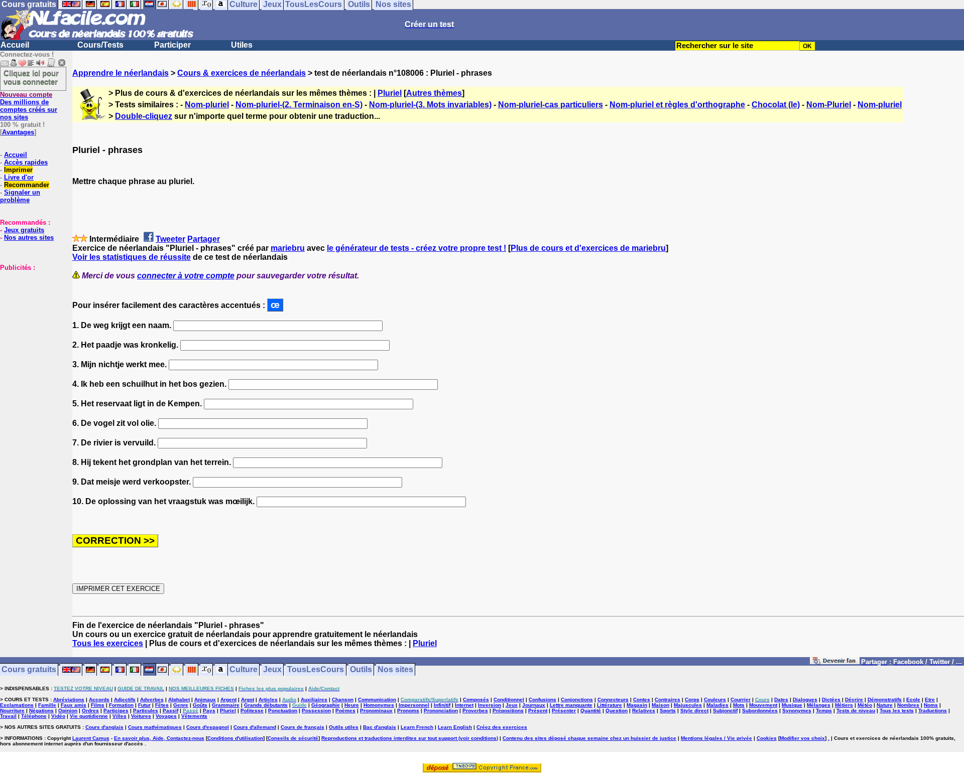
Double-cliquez (143, 116)
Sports (668, 710)
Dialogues (805, 699)
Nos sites (395, 670)
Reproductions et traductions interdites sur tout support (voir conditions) (409, 738)
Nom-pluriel (207, 104)
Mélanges (818, 705)
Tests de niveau (855, 710)
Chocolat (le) (776, 104)
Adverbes (152, 699)
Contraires (667, 699)
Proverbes (475, 710)
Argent (228, 699)
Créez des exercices (501, 727)
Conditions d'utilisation (235, 738)
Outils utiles (343, 727)
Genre (180, 705)
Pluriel (390, 93)
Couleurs (715, 699)
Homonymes (379, 705)
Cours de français (302, 727)
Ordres (90, 710)
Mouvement (763, 705)
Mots (739, 705)
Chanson (342, 699)
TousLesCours (315, 670)
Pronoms (408, 710)
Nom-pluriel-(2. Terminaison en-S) (299, 104)
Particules (145, 710)
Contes (641, 699)
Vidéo (58, 716)
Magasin (637, 705)
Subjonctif (725, 710)
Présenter (564, 710)
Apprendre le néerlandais (120, 73)
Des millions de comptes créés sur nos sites (28, 106)
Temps (824, 710)
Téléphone (34, 716)
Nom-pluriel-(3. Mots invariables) (430, 104)
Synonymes (796, 710)
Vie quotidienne (89, 716)
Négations (41, 710)
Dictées (831, 699)
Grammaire (225, 705)
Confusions (542, 699)
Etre (930, 699)
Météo (865, 705)
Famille (47, 705)
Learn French (417, 727)
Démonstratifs (885, 699)
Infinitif (442, 705)
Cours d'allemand (254, 727)
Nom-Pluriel (828, 104)
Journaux (533, 705)
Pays (209, 710)
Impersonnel (414, 705)
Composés (476, 699)
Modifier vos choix (802, 738)
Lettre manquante (571, 705)
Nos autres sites (29, 237)
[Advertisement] (30, 321)
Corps (692, 699)
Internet (464, 705)
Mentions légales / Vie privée (716, 738)
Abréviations (68, 699)
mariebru (288, 248)
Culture (243, 670)
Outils (361, 670)
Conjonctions (577, 699)
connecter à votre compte (185, 275)
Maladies (717, 705)
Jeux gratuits (24, 230)
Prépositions (508, 710)
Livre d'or (19, 177)
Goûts (200, 705)
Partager (203, 239)
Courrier (741, 699)
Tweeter (170, 239)
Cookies (767, 738)
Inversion (489, 705)
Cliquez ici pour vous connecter (31, 77)
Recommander (26, 185)
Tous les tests (897, 710)
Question (617, 710)
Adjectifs (125, 699)
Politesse (252, 710)
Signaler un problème (20, 196)
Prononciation (441, 710)
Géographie (325, 705)
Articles (268, 699)
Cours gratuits (29, 670)
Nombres (908, 705)
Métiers (844, 705)
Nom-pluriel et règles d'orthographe (677, 104)
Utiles (242, 45)
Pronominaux (376, 710)
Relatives (643, 710)
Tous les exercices (107, 643)
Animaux (205, 699)
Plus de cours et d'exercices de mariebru (588, 248)
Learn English (455, 727)
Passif (170, 710)
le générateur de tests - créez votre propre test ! (416, 248)
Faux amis (73, 705)
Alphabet (179, 699)
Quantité (590, 710)
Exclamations (17, 705)
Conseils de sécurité (293, 738)
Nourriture (12, 710)
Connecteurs (613, 699)
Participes (116, 710)
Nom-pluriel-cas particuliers (550, 104)
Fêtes (162, 705)
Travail (8, 716)
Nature (885, 705)
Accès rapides (26, 162)
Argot (247, 699)
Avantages (18, 132)
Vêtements (194, 716)
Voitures (141, 716)
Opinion (67, 710)
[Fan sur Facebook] (835, 662)
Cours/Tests (100, 45)
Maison (660, 705)
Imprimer (18, 170)
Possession (316, 710)
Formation (121, 705)
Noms (931, 705)
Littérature (609, 705)
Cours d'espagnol (207, 727)
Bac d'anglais (379, 727)
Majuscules (688, 705)
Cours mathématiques (155, 727)
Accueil (15, 45)
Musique (792, 705)
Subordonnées (760, 710)
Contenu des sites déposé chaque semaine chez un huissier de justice (589, 738)
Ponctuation (282, 710)
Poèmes (345, 710)
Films (97, 705)
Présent (537, 710)
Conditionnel (509, 699)
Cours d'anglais (104, 727)
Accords (99, 699)
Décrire (854, 699)
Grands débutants (266, 705)
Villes (119, 716)
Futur (144, 705)
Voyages (166, 716)
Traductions (932, 710)
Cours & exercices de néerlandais (241, 73)
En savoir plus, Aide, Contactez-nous (159, 738)
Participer (172, 45)
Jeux (272, 670)
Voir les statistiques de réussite (131, 257)
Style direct (694, 710)
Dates (781, 699)
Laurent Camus (90, 738)
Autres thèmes (434, 93)
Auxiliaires (314, 699)
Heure (351, 705)
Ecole (913, 699)
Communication (377, 699)
